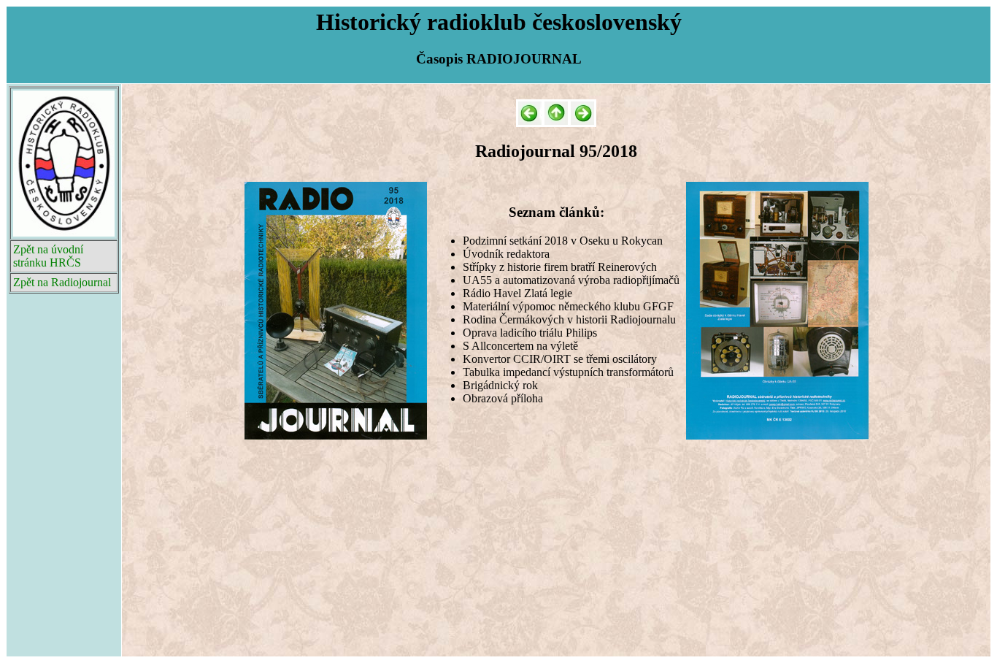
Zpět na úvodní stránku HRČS (48, 256)
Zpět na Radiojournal (62, 282)
